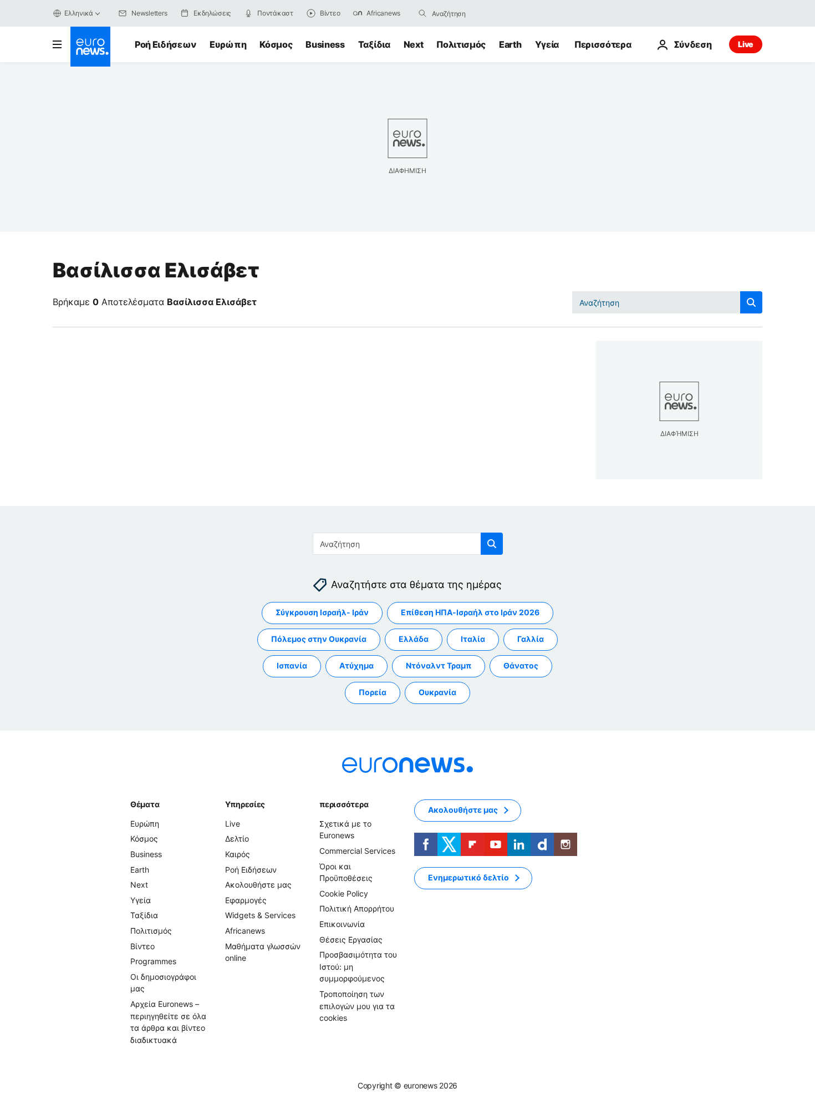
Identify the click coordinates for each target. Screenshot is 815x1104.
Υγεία (547, 44)
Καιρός (237, 854)
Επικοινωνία (342, 924)
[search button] (422, 13)
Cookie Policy (343, 893)
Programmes (153, 961)
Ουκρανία (437, 692)
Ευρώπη (228, 44)
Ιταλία (473, 639)
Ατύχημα (356, 666)
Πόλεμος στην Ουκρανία (318, 639)
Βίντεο (142, 946)
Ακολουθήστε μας (258, 884)
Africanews (245, 930)
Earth (510, 44)
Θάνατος (520, 666)
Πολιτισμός (461, 44)
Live (745, 44)
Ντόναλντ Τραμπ (438, 666)
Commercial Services (357, 850)
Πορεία (372, 692)
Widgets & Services (260, 915)
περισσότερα (343, 804)
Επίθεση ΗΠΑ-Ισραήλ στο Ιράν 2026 (470, 612)
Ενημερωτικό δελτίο (468, 878)
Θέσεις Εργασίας (351, 939)
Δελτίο (237, 839)
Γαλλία (530, 639)
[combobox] (478, 13)
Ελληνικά (78, 13)
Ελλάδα (414, 639)
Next (414, 44)
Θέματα (144, 804)
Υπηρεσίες (245, 804)
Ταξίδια (374, 44)
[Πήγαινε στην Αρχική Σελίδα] (90, 47)
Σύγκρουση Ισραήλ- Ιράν (322, 612)
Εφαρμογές (246, 900)
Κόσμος (275, 44)
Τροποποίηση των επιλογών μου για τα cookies (357, 1005)
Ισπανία (292, 666)
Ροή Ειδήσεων (165, 44)
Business (324, 44)
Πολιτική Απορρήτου (356, 909)
